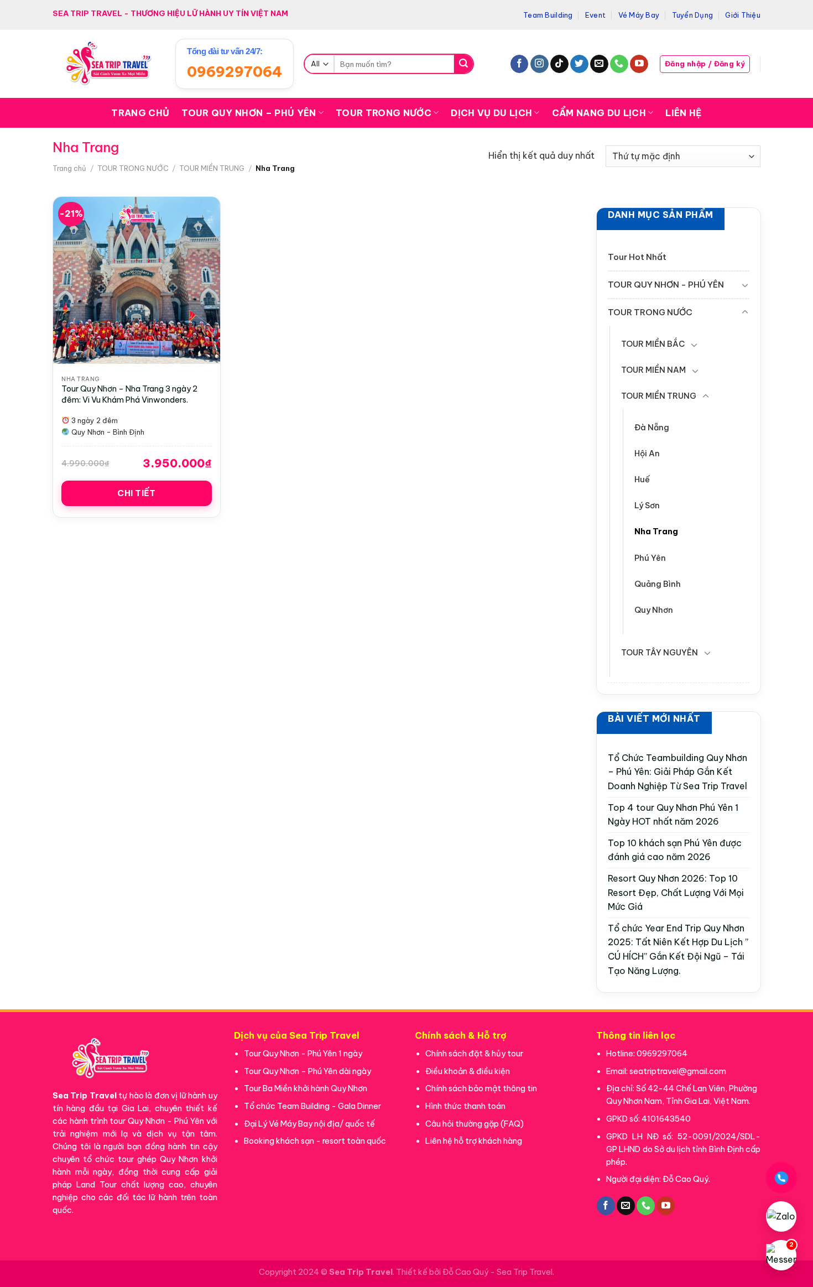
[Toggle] (744, 284)
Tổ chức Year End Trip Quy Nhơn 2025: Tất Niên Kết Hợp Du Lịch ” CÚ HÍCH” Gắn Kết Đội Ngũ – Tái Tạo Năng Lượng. (678, 949)
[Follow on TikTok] (559, 64)
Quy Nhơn (653, 609)
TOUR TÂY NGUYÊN (659, 652)
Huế (642, 479)
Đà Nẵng (651, 428)
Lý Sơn (647, 505)
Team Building (547, 15)
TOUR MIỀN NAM (653, 370)
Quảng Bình (657, 583)
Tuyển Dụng (692, 15)
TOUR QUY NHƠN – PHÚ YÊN (248, 112)
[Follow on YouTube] (639, 64)
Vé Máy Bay (639, 15)
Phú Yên (650, 557)
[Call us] (619, 64)
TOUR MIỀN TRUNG (211, 168)
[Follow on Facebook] (519, 64)
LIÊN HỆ (683, 112)
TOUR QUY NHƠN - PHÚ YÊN (666, 284)
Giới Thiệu (742, 15)
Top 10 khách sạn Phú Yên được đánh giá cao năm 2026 (675, 849)
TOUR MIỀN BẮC (653, 344)
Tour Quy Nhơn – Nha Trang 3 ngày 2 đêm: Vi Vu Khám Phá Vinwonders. (129, 394)
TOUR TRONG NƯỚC (383, 112)
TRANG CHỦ (140, 112)
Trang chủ (69, 168)
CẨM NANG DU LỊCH (599, 112)
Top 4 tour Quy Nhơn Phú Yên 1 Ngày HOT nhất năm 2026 (673, 814)
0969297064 (234, 72)
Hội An (647, 453)
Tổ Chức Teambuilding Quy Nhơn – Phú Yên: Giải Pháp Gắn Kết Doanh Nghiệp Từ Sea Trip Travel (677, 771)
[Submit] (463, 64)
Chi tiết (136, 493)
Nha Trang (656, 531)
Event (595, 15)
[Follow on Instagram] (539, 64)
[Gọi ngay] (781, 1178)
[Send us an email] (599, 64)
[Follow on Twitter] (579, 64)
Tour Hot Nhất (637, 257)
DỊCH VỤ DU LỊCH (491, 112)
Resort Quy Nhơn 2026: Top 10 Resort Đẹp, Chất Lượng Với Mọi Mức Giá (676, 892)
